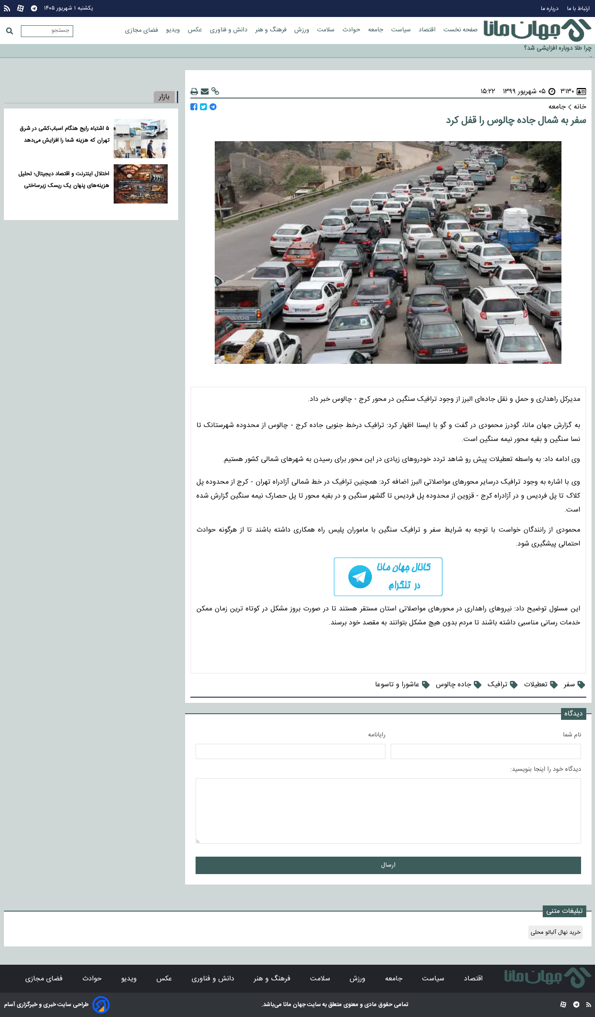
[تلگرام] (34, 8)
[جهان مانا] (537, 30)
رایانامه (376, 735)
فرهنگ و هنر (271, 30)
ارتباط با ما (579, 9)
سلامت (326, 30)
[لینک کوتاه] (215, 92)
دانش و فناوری (229, 30)
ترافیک (497, 685)
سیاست (401, 30)
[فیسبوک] (193, 107)
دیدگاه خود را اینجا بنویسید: (545, 769)
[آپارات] (20, 8)
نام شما (572, 735)
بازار (164, 97)
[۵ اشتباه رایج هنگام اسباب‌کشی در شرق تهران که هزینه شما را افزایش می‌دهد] (140, 138)
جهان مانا (294, 1005)
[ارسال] (205, 92)
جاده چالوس (453, 685)
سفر (569, 685)
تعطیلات (536, 685)
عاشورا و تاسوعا (397, 685)
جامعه (376, 30)
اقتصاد (428, 30)
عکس (196, 30)
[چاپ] (194, 92)
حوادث (352, 30)
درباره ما (550, 9)
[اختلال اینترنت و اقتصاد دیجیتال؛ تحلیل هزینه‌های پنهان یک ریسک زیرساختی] (140, 183)
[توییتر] (203, 107)
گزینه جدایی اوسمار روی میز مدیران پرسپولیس (535, 51)
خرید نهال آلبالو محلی (556, 932)
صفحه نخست (460, 30)
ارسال (388, 865)
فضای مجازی (142, 30)
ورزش (302, 30)
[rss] (7, 8)
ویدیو (174, 30)
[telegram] (388, 576)
